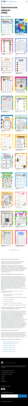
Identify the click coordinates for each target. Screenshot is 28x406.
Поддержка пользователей (6, 374)
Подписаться (22, 396)
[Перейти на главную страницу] (9, 1)
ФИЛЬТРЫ (6, 16)
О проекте (3, 376)
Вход (26, 1)
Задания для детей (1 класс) (9, 345)
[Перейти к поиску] (15, 1)
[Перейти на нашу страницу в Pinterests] (4, 389)
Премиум (3, 377)
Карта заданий (4, 381)
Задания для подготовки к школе (10, 343)
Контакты (3, 379)
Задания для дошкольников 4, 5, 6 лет (11, 341)
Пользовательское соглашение (7, 372)
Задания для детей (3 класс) (9, 349)
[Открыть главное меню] (2, 1)
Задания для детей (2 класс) (9, 347)
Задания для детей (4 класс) (9, 351)
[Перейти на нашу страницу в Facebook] (2, 389)
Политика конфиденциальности (7, 370)
